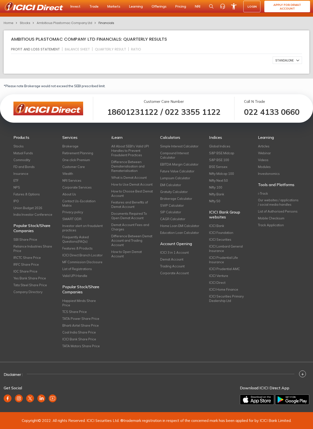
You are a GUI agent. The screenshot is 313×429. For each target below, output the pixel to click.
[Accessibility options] (233, 6)
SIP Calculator (170, 212)
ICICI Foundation (221, 233)
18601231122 (132, 112)
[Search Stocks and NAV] (211, 6)
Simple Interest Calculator (179, 146)
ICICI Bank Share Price (79, 339)
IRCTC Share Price (27, 258)
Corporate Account (174, 273)
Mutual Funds (23, 153)
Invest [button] (75, 6)
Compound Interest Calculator (174, 155)
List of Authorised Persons (278, 211)
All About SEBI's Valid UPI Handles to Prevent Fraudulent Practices (130, 150)
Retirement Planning (77, 153)
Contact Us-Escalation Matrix (79, 203)
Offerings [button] (159, 6)
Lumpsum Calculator (175, 178)
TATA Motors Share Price (81, 346)
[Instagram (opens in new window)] (19, 398)
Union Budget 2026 (27, 208)
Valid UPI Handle (74, 276)
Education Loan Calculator (179, 233)
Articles (263, 146)
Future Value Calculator (177, 171)
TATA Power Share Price (80, 319)
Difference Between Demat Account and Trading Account (131, 240)
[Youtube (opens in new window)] (52, 398)
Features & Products (77, 248)
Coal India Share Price (79, 332)
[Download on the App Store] (257, 399)
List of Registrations (77, 269)
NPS (16, 187)
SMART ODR (71, 219)
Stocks (25, 22)
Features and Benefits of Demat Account (129, 204)
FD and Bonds (24, 167)
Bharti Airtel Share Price (80, 325)
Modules (264, 167)
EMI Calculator (170, 185)
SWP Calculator (172, 205)
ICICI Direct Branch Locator (82, 255)
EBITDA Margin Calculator (179, 164)
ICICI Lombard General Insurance (226, 248)
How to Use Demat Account (132, 184)
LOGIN (252, 6)
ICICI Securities (220, 239)
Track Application (271, 225)
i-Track (263, 193)
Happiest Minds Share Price (79, 303)
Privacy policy (72, 212)
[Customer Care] (222, 6)
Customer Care (73, 167)
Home (8, 22)
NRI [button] (197, 6)
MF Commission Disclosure (82, 262)
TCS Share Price (74, 312)
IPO (16, 201)
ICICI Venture (218, 276)
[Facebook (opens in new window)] (7, 398)
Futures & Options (26, 194)
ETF (16, 180)
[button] (287, 60)
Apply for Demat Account (287, 6)
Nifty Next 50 (218, 180)
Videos (263, 160)
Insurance (20, 174)
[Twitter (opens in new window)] (30, 398)
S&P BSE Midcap (221, 153)
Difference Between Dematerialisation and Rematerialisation (128, 166)
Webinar (264, 153)
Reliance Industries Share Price (32, 248)
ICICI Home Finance (223, 289)
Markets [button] (113, 6)
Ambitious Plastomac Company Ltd (64, 22)
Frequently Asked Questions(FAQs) (75, 239)
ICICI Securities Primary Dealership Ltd (226, 298)
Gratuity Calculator (174, 192)
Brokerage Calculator (176, 199)
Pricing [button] (180, 6)
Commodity (21, 160)
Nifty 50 (214, 201)
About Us (69, 194)
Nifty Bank (216, 194)
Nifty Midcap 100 (221, 174)
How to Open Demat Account (126, 254)
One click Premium (76, 160)
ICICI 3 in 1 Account (174, 252)
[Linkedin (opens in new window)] (41, 398)
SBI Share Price (25, 239)
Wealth (67, 174)
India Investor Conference (32, 214)
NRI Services (71, 180)
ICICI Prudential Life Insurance (223, 260)
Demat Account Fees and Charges (130, 227)
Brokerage (70, 146)
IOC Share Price (25, 271)
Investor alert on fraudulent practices (82, 228)
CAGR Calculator (172, 219)
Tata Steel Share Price (30, 285)
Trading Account (172, 266)
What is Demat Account (129, 177)
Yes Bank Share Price (29, 278)
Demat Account (171, 259)
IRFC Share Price (26, 264)
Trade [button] (94, 6)
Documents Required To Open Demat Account (129, 216)
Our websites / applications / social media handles (278, 202)
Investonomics (269, 174)
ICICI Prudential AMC (224, 269)
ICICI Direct (217, 283)
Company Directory (28, 292)
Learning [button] (136, 6)
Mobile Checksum (271, 218)
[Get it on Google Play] (292, 399)
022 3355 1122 (193, 112)
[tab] (37, 49)
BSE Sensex (218, 167)
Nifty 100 (215, 187)
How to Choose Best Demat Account (132, 193)
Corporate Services (77, 187)
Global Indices (219, 146)
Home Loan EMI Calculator (179, 226)
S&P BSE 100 (219, 160)
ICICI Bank (216, 226)
